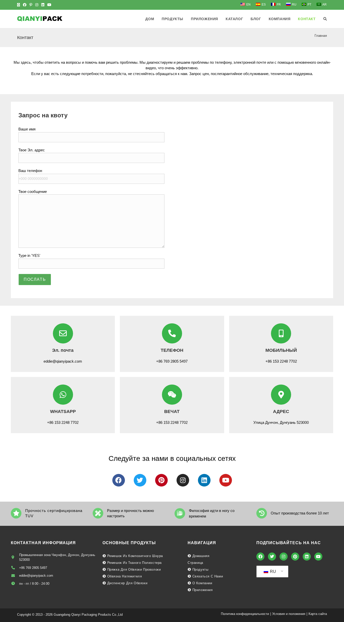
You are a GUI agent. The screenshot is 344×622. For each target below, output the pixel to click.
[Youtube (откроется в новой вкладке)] (49, 4)
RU (272, 571)
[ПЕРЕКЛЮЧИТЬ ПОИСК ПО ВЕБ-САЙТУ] (325, 19)
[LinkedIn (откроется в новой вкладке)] (43, 4)
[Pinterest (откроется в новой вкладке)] (31, 4)
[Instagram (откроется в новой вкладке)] (37, 4)
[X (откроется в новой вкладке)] (19, 4)
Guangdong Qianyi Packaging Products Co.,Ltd (88, 614)
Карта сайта (317, 614)
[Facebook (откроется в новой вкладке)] (24, 4)
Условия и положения (288, 614)
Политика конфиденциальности (245, 614)
